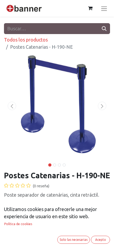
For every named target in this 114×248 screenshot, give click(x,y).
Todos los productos (26, 39)
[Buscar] (104, 28)
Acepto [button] (100, 239)
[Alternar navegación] (104, 8)
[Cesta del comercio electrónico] (90, 8)
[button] (12, 106)
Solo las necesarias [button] (73, 239)
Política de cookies (18, 224)
